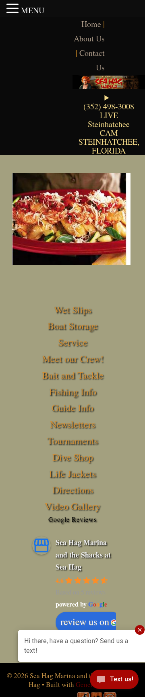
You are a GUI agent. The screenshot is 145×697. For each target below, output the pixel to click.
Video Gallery (72, 506)
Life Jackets (72, 473)
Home (91, 23)
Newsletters (72, 424)
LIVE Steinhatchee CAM (109, 124)
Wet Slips (72, 309)
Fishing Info (72, 391)
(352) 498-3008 (108, 106)
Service (72, 342)
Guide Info (72, 407)
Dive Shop (72, 457)
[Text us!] (114, 681)
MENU (32, 10)
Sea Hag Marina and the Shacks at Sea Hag (83, 554)
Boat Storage (73, 325)
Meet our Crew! (73, 358)
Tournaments (72, 440)
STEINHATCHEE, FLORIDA (109, 146)
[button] (13, 8)
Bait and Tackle (73, 375)
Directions (72, 489)
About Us (89, 38)
